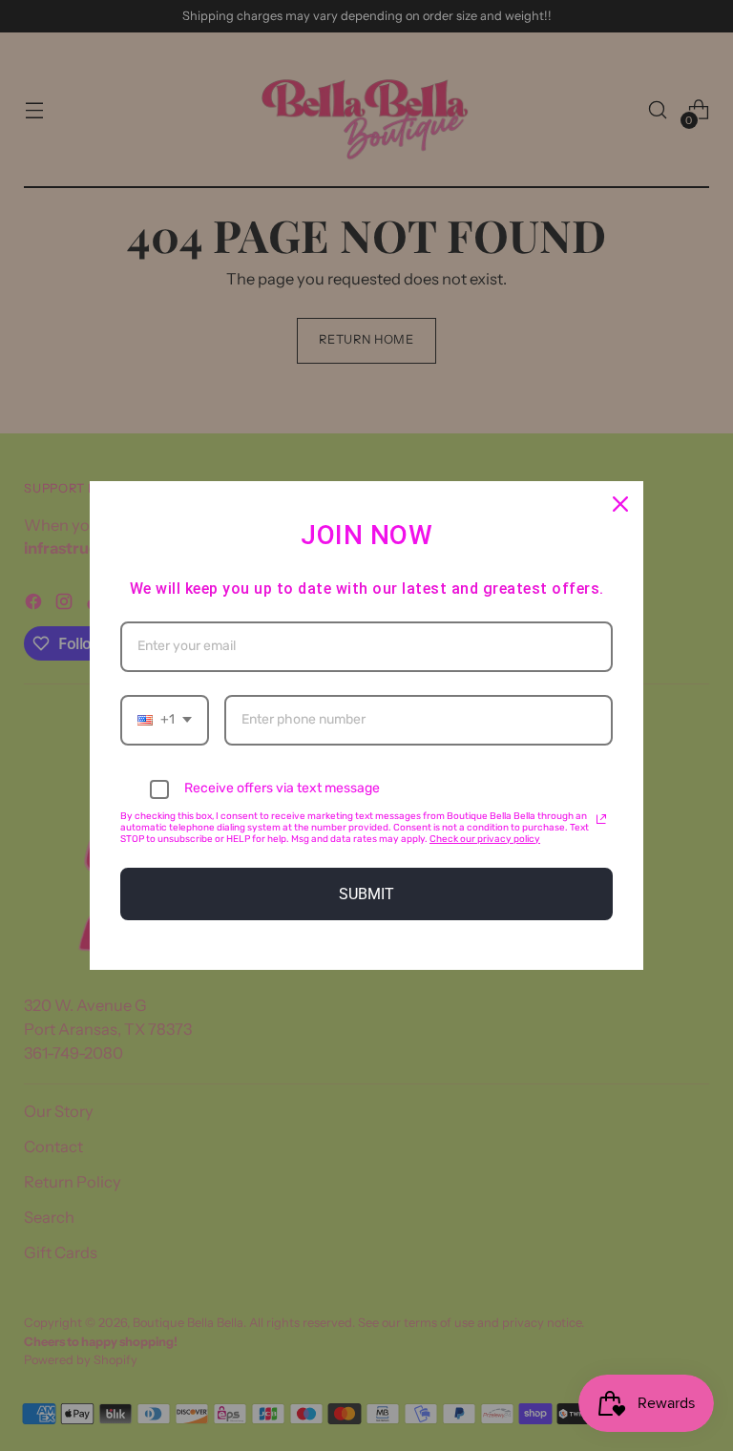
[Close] (620, 504)
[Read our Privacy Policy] (601, 819)
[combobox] (164, 720)
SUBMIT (366, 894)
